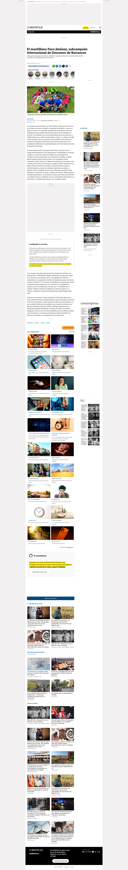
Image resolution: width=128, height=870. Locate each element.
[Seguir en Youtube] (93, 851)
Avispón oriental (52, 1)
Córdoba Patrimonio (82, 1)
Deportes (31, 32)
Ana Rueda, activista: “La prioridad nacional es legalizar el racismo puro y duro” (84, 424)
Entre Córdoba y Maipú (64, 1)
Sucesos (44, 1)
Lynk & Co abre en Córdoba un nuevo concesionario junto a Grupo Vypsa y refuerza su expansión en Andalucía (84, 311)
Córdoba (42, 322)
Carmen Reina (30, 648)
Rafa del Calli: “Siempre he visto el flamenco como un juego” (61, 644)
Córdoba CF (76, 1)
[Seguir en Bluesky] (83, 851)
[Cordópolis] (37, 850)
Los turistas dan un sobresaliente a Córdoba (62, 694)
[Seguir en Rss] (99, 851)
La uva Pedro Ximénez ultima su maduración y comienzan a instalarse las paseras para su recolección (37, 695)
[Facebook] (57, 66)
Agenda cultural (71, 1)
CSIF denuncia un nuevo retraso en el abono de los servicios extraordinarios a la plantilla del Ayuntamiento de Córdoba (38, 767)
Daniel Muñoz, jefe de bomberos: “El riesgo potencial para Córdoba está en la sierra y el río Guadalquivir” (84, 416)
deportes (37, 322)
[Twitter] (63, 66)
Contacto (72, 867)
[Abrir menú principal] (100, 27)
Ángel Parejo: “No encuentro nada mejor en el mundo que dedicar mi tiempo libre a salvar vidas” (84, 441)
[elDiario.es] (37, 853)
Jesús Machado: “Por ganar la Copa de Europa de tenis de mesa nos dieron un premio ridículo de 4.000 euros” (84, 433)
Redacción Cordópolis (56, 627)
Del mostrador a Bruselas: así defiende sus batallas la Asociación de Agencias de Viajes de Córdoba (84, 336)
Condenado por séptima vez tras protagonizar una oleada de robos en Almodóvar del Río (38, 836)
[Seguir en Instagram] (90, 851)
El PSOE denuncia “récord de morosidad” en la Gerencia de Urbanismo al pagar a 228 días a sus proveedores (38, 814)
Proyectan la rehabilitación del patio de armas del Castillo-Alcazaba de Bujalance (62, 673)
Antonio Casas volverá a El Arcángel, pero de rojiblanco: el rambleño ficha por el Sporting (62, 721)
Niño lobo (47, 1)
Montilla (48, 322)
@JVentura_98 (31, 122)
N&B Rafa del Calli (39, 1)
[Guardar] (70, 66)
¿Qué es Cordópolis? (58, 867)
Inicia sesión (92, 27)
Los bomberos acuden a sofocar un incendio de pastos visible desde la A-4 (62, 766)
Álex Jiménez (54, 725)
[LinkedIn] (66, 66)
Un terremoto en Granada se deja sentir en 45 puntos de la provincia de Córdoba (38, 673)
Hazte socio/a (86, 27)
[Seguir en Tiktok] (95, 851)
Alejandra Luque (37, 676)
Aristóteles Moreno (31, 627)
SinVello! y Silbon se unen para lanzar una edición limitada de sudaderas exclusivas (83, 345)
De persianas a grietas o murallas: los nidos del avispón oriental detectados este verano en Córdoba (38, 645)
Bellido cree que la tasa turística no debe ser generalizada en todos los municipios (38, 789)
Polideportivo (30, 322)
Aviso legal (66, 867)
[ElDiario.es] (95, 31)
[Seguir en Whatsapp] (97, 851)
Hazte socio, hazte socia (39, 572)
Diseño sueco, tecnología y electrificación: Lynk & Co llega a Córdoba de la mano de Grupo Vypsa (84, 328)
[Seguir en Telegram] (88, 851)
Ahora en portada (32, 703)
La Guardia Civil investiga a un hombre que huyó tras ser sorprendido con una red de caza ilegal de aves (61, 622)
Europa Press (30, 793)
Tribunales (57, 1)
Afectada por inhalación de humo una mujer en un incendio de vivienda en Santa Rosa (61, 813)
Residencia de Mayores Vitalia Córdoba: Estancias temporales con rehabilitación (84, 319)
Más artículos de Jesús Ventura (36, 652)
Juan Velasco (54, 647)
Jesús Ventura (30, 119)
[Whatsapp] (53, 66)
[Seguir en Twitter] (85, 851)
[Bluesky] (60, 66)
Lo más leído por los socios (34, 603)
